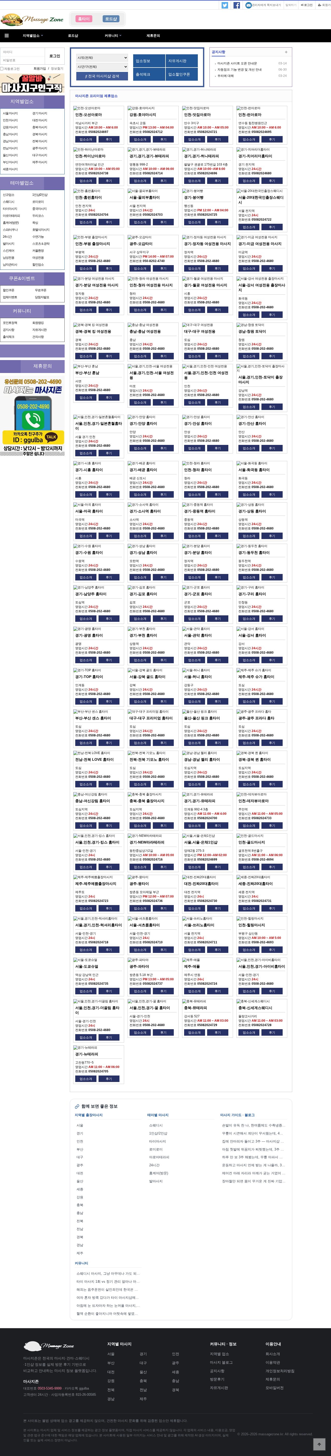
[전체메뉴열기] (6, 35)
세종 (80, 1189)
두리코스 (38, 216)
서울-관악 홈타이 (198, 635)
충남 (80, 1213)
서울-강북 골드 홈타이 (148, 677)
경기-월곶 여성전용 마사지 (205, 285)
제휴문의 (153, 36)
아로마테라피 (11, 216)
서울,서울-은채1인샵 (200, 842)
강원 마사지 (10, 127)
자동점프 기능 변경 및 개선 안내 (239, 69)
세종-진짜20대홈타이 (255, 884)
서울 (80, 1125)
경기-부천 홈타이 (143, 635)
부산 (80, 1149)
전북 (80, 1221)
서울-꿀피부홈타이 (145, 197)
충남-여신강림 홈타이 (92, 801)
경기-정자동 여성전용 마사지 (207, 244)
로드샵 (73, 36)
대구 (80, 1157)
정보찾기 (57, 68)
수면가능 (38, 236)
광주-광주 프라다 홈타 (256, 718)
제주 (80, 1253)
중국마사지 (39, 209)
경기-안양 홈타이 (143, 423)
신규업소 (8, 195)
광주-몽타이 (139, 884)
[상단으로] (319, 1444)
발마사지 (8, 243)
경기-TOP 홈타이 (89, 677)
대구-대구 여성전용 (199, 331)
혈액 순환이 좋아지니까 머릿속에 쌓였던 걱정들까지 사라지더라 (109, 1314)
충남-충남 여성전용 (145, 331)
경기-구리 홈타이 (252, 594)
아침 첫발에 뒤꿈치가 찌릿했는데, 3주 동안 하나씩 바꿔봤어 (254, 1149)
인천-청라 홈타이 (198, 470)
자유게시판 (39, 330)
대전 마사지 (39, 120)
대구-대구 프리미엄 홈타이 (151, 718)
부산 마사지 (10, 162)
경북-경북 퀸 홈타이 (254, 759)
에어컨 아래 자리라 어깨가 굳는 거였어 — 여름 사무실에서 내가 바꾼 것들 (254, 1173)
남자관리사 (10, 264)
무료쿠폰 (40, 290)
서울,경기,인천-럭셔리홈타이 (98, 925)
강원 (80, 1197)
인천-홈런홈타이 (88, 197)
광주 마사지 (39, 148)
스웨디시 (8, 202)
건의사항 (38, 337)
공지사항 (8, 330)
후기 (109, 139)
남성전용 (8, 257)
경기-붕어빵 (194, 197)
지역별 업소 (219, 1354)
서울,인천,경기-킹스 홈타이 (97, 842)
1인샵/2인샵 (39, 195)
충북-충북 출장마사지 (147, 801)
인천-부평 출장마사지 (92, 244)
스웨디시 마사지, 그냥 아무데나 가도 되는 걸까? (109, 1273)
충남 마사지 (10, 134)
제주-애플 (192, 966)
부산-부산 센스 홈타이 (93, 718)
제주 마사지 (39, 162)
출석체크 (8, 337)
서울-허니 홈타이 (198, 677)
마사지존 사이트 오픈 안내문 (237, 63)
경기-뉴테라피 (86, 1054)
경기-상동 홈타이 (252, 511)
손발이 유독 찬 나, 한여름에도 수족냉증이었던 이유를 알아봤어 (254, 1125)
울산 (80, 1181)
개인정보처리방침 (280, 1371)
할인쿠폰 (8, 290)
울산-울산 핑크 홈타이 (202, 718)
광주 (80, 1165)
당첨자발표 (42, 297)
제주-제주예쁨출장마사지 (95, 884)
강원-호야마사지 (143, 115)
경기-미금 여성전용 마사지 (260, 244)
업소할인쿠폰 (179, 74)
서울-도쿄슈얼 (86, 966)
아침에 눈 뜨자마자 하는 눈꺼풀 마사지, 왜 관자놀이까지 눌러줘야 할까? (109, 1306)
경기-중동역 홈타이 (199, 511)
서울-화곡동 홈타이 (254, 470)
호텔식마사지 (40, 230)
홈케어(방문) (11, 223)
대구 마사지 (39, 155)
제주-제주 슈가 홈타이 (256, 677)
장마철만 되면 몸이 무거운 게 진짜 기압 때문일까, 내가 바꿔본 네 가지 (254, 1181)
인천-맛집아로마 (197, 115)
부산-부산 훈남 (87, 373)
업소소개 (86, 139)
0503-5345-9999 (50, 1388)
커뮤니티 (111, 36)
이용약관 (273, 1362)
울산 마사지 (10, 155)
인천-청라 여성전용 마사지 (151, 285)
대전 (80, 1173)
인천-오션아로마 (88, 115)
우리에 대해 (225, 76)
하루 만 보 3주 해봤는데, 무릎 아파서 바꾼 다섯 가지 (254, 1157)
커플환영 (38, 250)
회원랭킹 (38, 323)
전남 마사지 (10, 148)
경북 (80, 1237)
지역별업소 (31, 36)
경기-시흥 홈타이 (89, 470)
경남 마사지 (10, 141)
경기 (80, 1133)
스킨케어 (8, 250)
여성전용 (38, 257)
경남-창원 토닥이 (252, 331)
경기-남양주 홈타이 (91, 594)
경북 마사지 (39, 134)
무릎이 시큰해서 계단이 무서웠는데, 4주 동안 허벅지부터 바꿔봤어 (254, 1133)
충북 (80, 1205)
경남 (80, 1245)
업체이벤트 (10, 297)
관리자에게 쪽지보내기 (266, 4)
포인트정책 (10, 323)
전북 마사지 (39, 141)
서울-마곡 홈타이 (89, 511)
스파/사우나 (10, 230)
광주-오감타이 (141, 244)
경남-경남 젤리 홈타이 (202, 759)
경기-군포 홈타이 (198, 594)
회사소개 (273, 1354)
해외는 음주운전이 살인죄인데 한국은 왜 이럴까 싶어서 (109, 1289)
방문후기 (217, 1379)
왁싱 (35, 223)
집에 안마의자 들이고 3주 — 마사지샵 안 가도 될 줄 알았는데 (254, 1141)
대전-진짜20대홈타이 (201, 884)
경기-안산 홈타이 (252, 423)
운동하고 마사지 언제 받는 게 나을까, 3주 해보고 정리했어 (254, 1165)
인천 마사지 (10, 120)
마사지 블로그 (221, 1362)
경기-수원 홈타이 (89, 552)
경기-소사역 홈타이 (145, 511)
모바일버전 (275, 1388)
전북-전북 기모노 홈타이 (149, 759)
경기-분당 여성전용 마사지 (96, 285)
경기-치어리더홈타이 (255, 156)
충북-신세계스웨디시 (255, 1008)
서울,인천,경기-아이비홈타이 (261, 966)
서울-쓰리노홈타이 (199, 925)
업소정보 (143, 61)
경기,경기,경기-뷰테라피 (149, 156)
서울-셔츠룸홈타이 (145, 925)
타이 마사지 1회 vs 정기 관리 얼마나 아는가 (109, 1281)
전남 (80, 1229)
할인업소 (38, 264)
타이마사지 (10, 209)
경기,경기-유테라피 (199, 801)
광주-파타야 (139, 966)
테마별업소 (22, 182)
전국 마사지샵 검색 (103, 76)
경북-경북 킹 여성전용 (93, 331)
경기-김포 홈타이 (143, 594)
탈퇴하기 (291, 4)
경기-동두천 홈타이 (254, 552)
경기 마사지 (39, 113)
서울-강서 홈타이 (252, 635)
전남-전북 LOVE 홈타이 (94, 759)
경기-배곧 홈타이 (143, 470)
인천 (80, 1141)
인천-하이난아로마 (90, 156)
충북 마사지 (39, 127)
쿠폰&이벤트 (22, 278)
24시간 (7, 236)
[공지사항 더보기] (286, 52)
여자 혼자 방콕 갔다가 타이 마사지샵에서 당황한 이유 (109, 1298)
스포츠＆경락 (40, 243)
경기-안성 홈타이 (198, 423)
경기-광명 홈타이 (89, 635)
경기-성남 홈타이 (143, 552)
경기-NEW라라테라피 (147, 842)
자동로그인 (12, 69)
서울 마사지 (10, 113)
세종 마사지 (10, 169)
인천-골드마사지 (251, 842)
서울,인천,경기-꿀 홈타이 (150, 1008)
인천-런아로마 (249, 115)
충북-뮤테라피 (195, 1008)
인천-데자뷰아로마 (253, 801)
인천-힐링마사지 (251, 925)
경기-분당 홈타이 (198, 552)
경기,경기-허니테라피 (201, 156)
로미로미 (38, 202)
